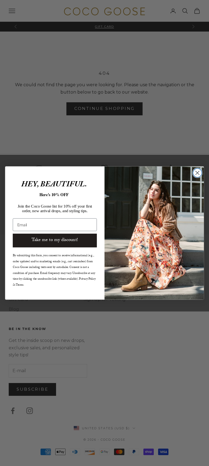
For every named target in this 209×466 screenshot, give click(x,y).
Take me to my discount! (55, 240)
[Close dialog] (197, 172)
